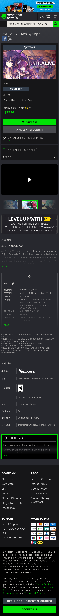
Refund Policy (39, 483)
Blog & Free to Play (13, 503)
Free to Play (8, 507)
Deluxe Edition (28, 100)
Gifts (4, 488)
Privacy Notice (39, 493)
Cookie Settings (44, 584)
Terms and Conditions (36, 593)
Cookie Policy (39, 488)
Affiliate (6, 493)
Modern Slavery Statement (40, 499)
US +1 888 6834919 (12, 537)
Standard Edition (11, 100)
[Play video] (29, 179)
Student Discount (12, 498)
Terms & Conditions (42, 479)
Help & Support (11, 524)
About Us (7, 479)
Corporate (8, 483)
